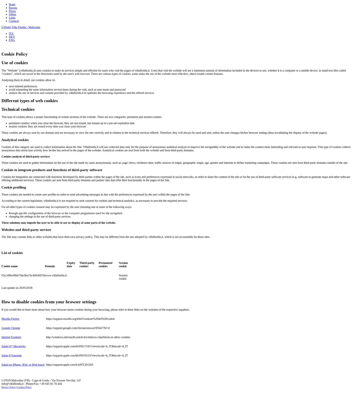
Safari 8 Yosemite (11, 355)
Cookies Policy (24, 387)
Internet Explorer (11, 337)
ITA (11, 33)
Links (12, 17)
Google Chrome (10, 328)
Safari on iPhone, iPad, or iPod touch (22, 364)
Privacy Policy (8, 387)
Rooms (13, 7)
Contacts (14, 21)
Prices (12, 11)
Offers (12, 14)
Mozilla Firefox (10, 318)
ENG (12, 40)
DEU (12, 36)
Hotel (12, 4)
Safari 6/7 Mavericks (13, 346)
